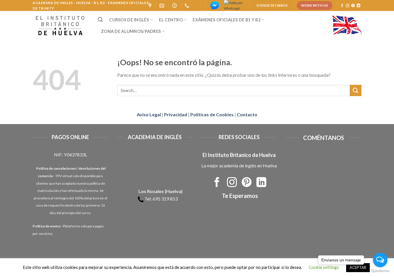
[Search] (100, 20)
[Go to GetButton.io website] (380, 271)
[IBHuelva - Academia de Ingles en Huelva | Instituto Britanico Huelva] (61, 25)
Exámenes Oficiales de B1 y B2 (226, 19)
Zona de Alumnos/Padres (131, 31)
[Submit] (355, 90)
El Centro (171, 19)
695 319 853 (165, 198)
